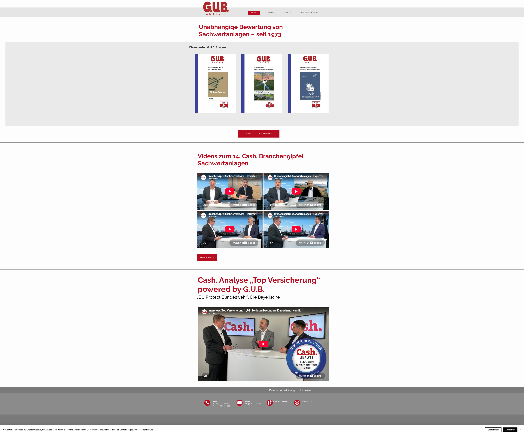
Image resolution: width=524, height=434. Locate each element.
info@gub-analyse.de (253, 404)
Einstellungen (493, 429)
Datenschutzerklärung (143, 429)
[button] (288, 13)
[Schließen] (520, 429)
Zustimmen (510, 429)
